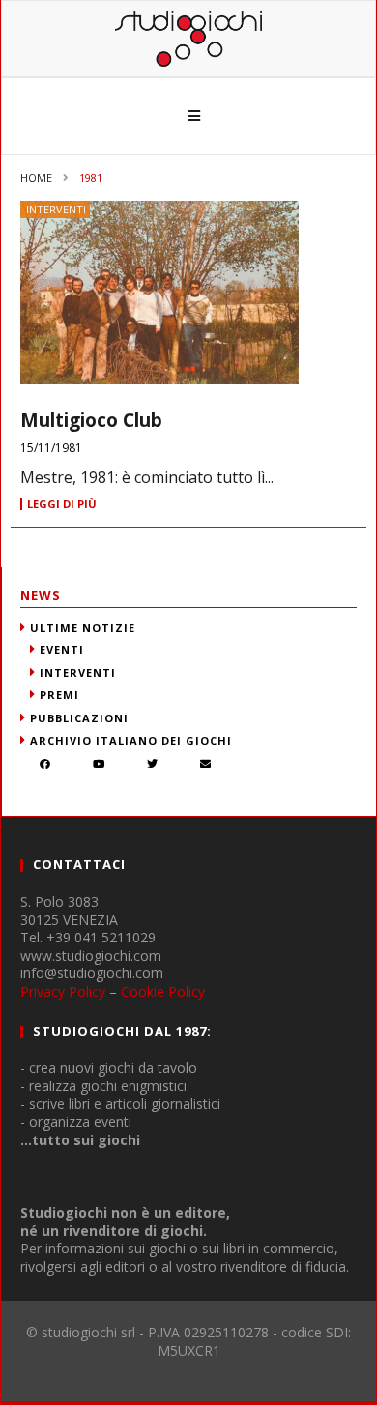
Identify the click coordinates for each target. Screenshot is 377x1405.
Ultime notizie (82, 627)
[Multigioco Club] (188, 292)
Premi (59, 695)
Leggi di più (62, 504)
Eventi (62, 649)
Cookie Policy (163, 991)
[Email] (206, 765)
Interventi (56, 209)
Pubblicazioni (79, 718)
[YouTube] (99, 765)
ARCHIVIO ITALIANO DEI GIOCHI (131, 740)
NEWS (40, 595)
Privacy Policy (62, 991)
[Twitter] (153, 765)
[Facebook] (45, 765)
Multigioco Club (91, 420)
